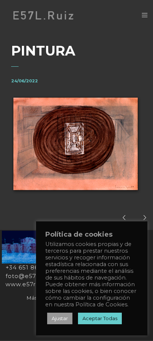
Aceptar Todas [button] (99, 318)
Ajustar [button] (60, 318)
